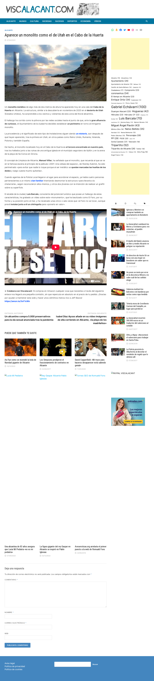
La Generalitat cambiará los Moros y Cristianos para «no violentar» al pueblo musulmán (137, 228)
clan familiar (37, 181)
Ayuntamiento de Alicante (121, 84)
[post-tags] (144, 203)
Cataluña (137, 87)
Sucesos (59, 21)
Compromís (132, 90)
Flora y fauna (132, 103)
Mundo (22, 21)
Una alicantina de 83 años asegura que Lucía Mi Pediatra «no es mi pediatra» (20, 549)
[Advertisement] (130, 54)
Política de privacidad (15, 666)
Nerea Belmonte (128, 132)
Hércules (117, 115)
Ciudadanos (117, 90)
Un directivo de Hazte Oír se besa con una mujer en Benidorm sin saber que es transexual (137, 259)
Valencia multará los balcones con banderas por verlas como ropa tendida (137, 292)
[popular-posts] (116, 203)
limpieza (144, 115)
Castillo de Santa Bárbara (121, 87)
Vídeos (97, 21)
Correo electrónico (15, 623)
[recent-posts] (125, 203)
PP (115, 138)
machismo (115, 122)
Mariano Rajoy (127, 122)
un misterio (81, 133)
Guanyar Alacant (121, 111)
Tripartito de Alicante (123, 148)
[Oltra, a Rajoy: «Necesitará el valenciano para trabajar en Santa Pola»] (118, 335)
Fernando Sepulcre (117, 103)
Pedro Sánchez (118, 135)
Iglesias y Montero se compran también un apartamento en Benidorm (137, 212)
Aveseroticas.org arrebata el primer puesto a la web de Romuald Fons (90, 548)
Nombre (9, 612)
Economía (86, 21)
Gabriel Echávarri (128, 107)
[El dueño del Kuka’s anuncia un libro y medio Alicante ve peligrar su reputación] (118, 241)
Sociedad (47, 21)
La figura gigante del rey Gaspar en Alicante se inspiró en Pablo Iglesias (55, 549)
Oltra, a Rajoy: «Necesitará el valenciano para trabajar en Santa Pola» (137, 337)
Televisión (134, 142)
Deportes (72, 21)
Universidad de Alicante (119, 152)
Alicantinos (126, 78)
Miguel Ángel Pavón (125, 125)
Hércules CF (131, 115)
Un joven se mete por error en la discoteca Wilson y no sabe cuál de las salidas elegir (137, 276)
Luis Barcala (130, 118)
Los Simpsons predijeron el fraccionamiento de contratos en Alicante (54, 362)
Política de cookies (13, 669)
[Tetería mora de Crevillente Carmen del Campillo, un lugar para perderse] (118, 304)
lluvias (114, 119)
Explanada (136, 100)
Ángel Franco (117, 155)
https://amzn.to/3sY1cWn (17, 301)
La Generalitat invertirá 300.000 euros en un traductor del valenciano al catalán (137, 322)
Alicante (11, 21)
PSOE (124, 138)
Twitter (140, 149)
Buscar (95, 664)
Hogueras (140, 111)
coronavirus (120, 93)
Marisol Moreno (141, 122)
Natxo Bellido (134, 129)
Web (6, 633)
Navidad (115, 132)
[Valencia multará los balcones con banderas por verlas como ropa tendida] (118, 289)
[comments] (135, 203)
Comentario (11, 580)
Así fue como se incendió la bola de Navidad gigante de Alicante (20, 361)
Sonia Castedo (119, 142)
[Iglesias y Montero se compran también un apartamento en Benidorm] (118, 210)
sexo (132, 138)
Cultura (34, 21)
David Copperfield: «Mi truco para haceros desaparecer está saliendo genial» (90, 362)
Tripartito (120, 145)
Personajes (133, 135)
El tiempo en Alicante (122, 96)
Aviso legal (10, 663)
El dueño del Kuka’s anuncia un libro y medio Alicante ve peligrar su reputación (137, 243)
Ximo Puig (142, 152)
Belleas (137, 84)
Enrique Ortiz (120, 99)
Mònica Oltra (117, 129)
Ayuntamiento (119, 81)
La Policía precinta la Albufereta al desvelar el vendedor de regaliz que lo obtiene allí (137, 353)
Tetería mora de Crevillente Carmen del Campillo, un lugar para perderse (137, 306)
